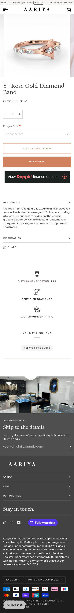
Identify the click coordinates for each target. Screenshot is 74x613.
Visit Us (34, 2)
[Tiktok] (4, 522)
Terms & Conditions (49, 600)
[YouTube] (18, 522)
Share (12, 247)
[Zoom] (12, 70)
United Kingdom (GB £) (43, 579)
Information (12, 238)
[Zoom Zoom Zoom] (37, 45)
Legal (7, 486)
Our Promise (12, 495)
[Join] (68, 446)
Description (11, 202)
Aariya (7, 477)
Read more (10, 227)
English (11, 579)
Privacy (28, 600)
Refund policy (39, 604)
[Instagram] (11, 522)
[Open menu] (8, 9)
